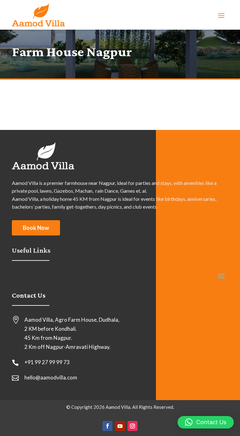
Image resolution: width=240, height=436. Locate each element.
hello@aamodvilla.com (50, 377)
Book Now (36, 227)
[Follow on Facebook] (107, 426)
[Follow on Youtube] (120, 426)
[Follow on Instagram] (133, 426)
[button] (206, 422)
